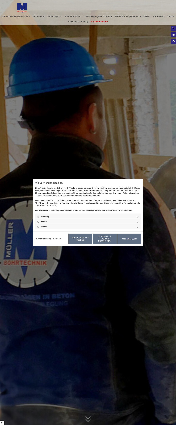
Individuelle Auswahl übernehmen (104, 238)
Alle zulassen (129, 239)
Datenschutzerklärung (43, 239)
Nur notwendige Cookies (80, 239)
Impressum (57, 239)
